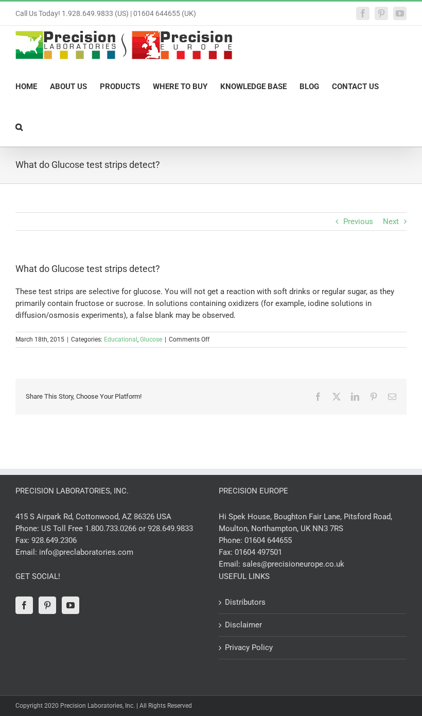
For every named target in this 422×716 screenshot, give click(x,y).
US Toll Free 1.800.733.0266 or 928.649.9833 (117, 528)
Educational (120, 339)
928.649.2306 (54, 540)
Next (391, 221)
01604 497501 (258, 552)
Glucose (151, 339)
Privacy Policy (249, 647)
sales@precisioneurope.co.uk (293, 564)
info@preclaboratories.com (86, 552)
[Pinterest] (47, 605)
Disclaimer (243, 624)
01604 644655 (268, 540)
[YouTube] (70, 605)
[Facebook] (24, 605)
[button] (19, 126)
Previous (358, 221)
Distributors (245, 602)
